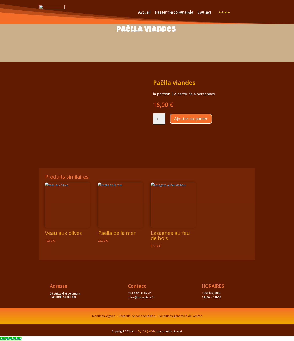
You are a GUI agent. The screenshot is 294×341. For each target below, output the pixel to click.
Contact (204, 13)
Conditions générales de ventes (180, 316)
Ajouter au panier (191, 118)
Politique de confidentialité (137, 316)
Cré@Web (148, 331)
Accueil (144, 13)
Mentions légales (103, 316)
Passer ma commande (174, 13)
